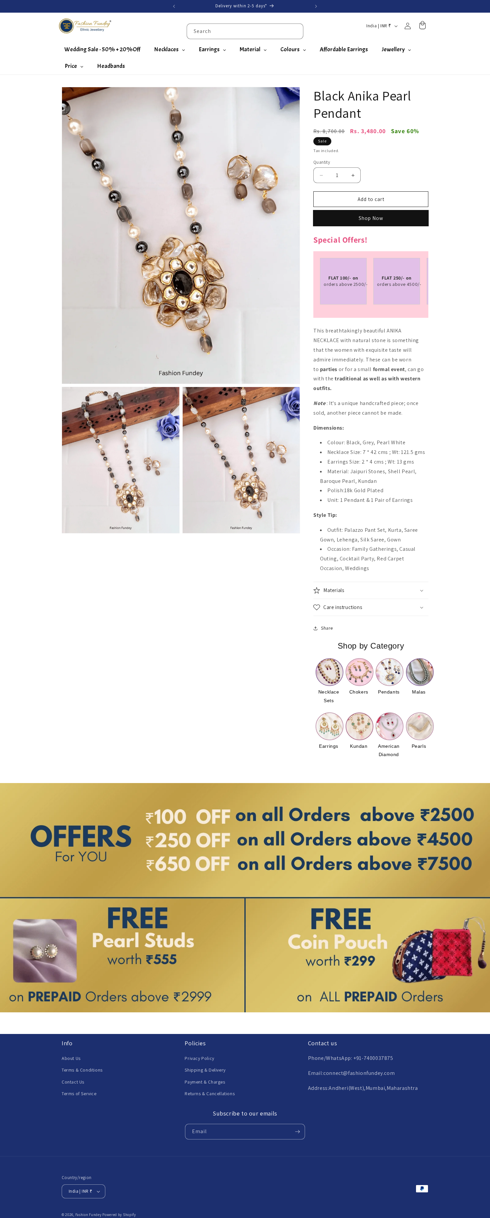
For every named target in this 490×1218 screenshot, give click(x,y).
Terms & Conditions (82, 1070)
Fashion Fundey (88, 1214)
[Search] (295, 31)
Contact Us (73, 1082)
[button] (370, 590)
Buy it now (371, 218)
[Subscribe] (297, 1131)
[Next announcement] (316, 6)
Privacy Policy (199, 1058)
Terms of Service (79, 1094)
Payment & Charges (205, 1082)
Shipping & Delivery (205, 1070)
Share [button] (327, 628)
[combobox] (245, 31)
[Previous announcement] (174, 6)
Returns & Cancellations (210, 1094)
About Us (71, 1058)
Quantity (321, 162)
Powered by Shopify (119, 1214)
